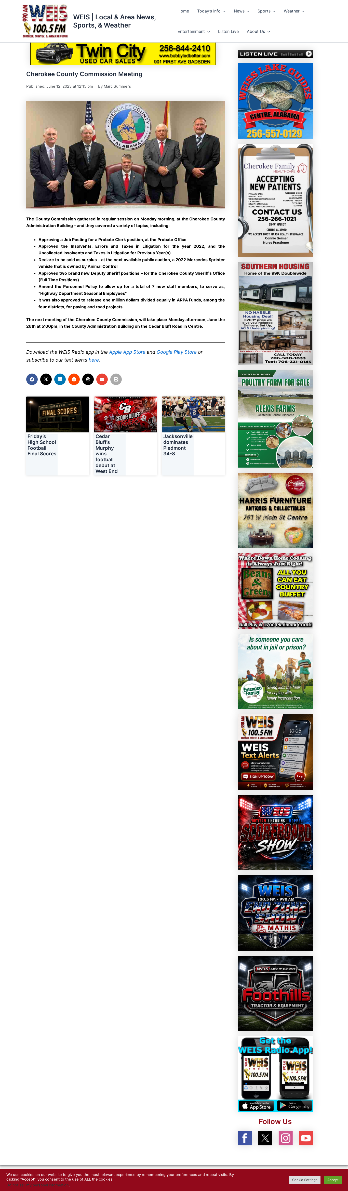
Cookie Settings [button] (304, 1180)
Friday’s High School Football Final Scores (42, 445)
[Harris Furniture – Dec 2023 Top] (275, 509)
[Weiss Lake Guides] (275, 100)
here (94, 360)
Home (183, 11)
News (239, 11)
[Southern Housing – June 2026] (275, 312)
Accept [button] (333, 1180)
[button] (223, 11)
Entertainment (191, 31)
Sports (264, 11)
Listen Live (228, 31)
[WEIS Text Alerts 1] (275, 751)
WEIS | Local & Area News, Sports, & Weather (114, 21)
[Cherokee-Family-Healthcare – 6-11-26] (275, 199)
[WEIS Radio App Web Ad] (275, 1073)
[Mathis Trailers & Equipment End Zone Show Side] (275, 912)
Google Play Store (177, 352)
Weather (292, 11)
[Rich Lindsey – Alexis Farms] (275, 418)
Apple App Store (127, 352)
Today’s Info (209, 11)
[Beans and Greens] (275, 590)
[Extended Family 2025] (275, 670)
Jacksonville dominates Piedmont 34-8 (178, 445)
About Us (256, 31)
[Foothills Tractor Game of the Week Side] (275, 993)
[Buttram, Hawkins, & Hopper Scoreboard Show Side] (275, 832)
